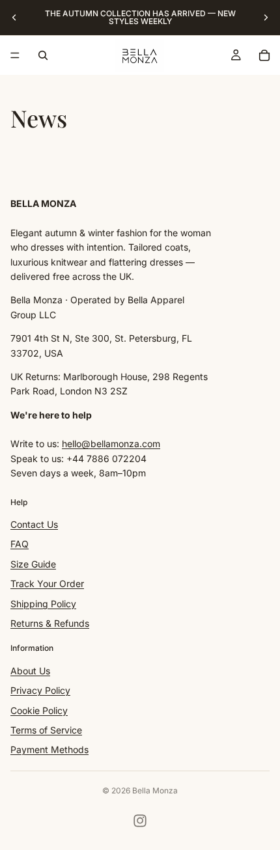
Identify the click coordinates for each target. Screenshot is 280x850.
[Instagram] (140, 821)
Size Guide (33, 563)
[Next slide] (265, 17)
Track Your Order (47, 583)
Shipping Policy (43, 603)
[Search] (43, 55)
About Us (30, 670)
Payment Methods (49, 749)
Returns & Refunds (49, 623)
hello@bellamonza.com (111, 443)
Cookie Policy (39, 709)
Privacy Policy (40, 690)
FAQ (19, 543)
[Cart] (264, 55)
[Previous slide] (14, 17)
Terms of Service (46, 729)
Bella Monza (155, 790)
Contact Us (34, 524)
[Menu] (15, 55)
